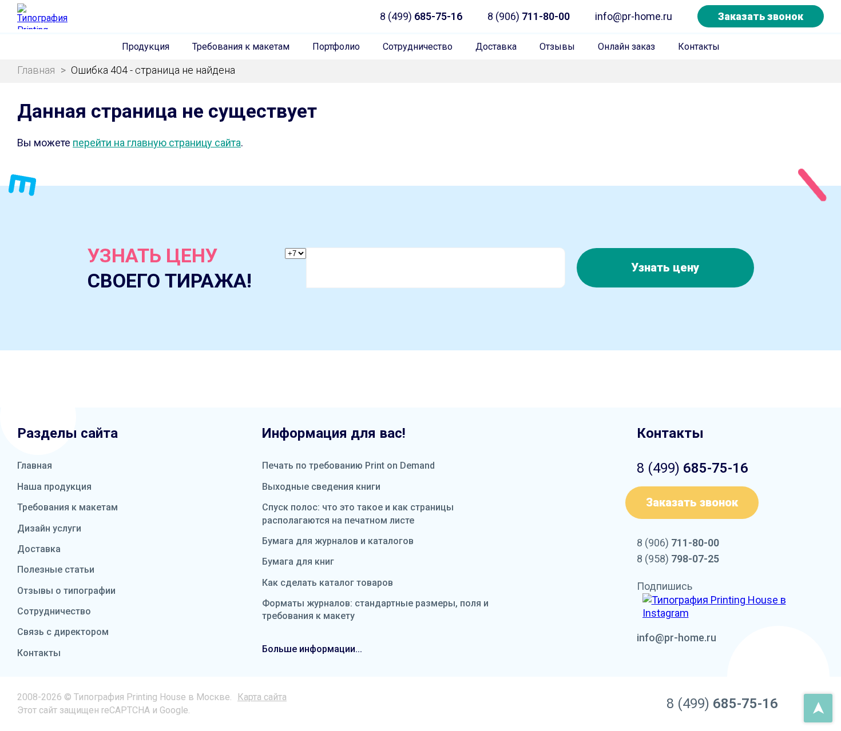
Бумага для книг (298, 561)
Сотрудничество (418, 46)
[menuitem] (145, 46)
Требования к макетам (240, 46)
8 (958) (678, 559)
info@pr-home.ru (633, 16)
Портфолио (336, 46)
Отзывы (557, 46)
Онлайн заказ (626, 46)
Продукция (145, 46)
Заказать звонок (760, 16)
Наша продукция (54, 486)
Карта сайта (262, 697)
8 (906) (528, 16)
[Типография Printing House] (43, 16)
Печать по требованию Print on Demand (348, 465)
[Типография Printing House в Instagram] (733, 606)
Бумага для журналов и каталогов (338, 541)
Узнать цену (665, 267)
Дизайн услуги (49, 528)
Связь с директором (63, 631)
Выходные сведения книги (321, 486)
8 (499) (421, 16)
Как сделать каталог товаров (327, 582)
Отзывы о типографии (66, 590)
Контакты (699, 46)
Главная (34, 465)
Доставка (496, 46)
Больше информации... (312, 649)
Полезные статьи (55, 569)
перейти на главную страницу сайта (157, 143)
